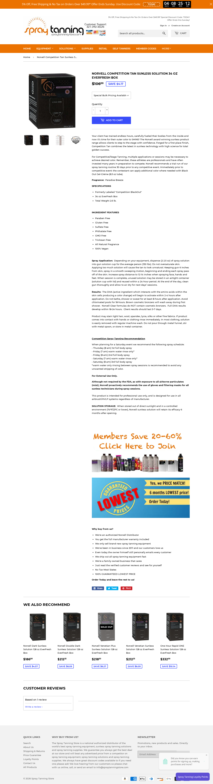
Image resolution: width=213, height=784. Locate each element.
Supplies (87, 48)
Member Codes (146, 48)
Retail (103, 48)
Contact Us (29, 763)
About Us (28, 747)
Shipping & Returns (34, 751)
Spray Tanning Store (42, 778)
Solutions (66, 48)
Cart (182, 33)
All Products (30, 767)
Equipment (44, 48)
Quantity (97, 104)
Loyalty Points (31, 759)
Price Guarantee (32, 755)
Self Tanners (121, 48)
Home (27, 48)
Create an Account (180, 25)
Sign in (163, 25)
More (165, 48)
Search (27, 743)
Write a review (33, 706)
